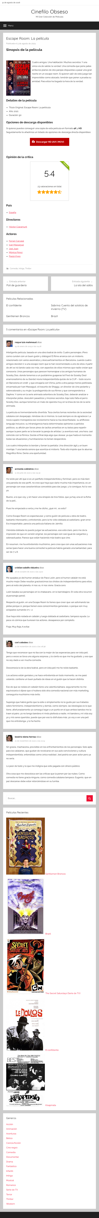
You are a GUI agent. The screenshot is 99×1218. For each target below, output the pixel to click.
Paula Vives (14, 256)
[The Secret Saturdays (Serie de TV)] (25, 993)
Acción (9, 1124)
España (12, 212)
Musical (10, 1180)
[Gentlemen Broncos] (25, 874)
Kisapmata (50, 1105)
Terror (9, 1194)
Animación (11, 1129)
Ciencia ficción (13, 1143)
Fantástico (11, 1166)
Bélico (9, 1138)
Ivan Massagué (16, 245)
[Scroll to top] (94, 1213)
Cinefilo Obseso (49, 11)
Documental (12, 1157)
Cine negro (11, 1147)
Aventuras (11, 1133)
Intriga (21, 268)
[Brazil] (25, 933)
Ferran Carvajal (16, 241)
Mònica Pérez (16, 252)
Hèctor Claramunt (18, 226)
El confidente (14, 305)
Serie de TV (12, 1189)
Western (10, 1204)
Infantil (9, 1171)
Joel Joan (13, 248)
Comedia (14, 268)
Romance (11, 1185)
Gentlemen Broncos (18, 316)
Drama (9, 1161)
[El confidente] (25, 1050)
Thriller (28, 268)
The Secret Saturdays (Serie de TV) (62, 993)
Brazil (54, 316)
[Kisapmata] (25, 1105)
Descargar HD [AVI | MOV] (50, 141)
